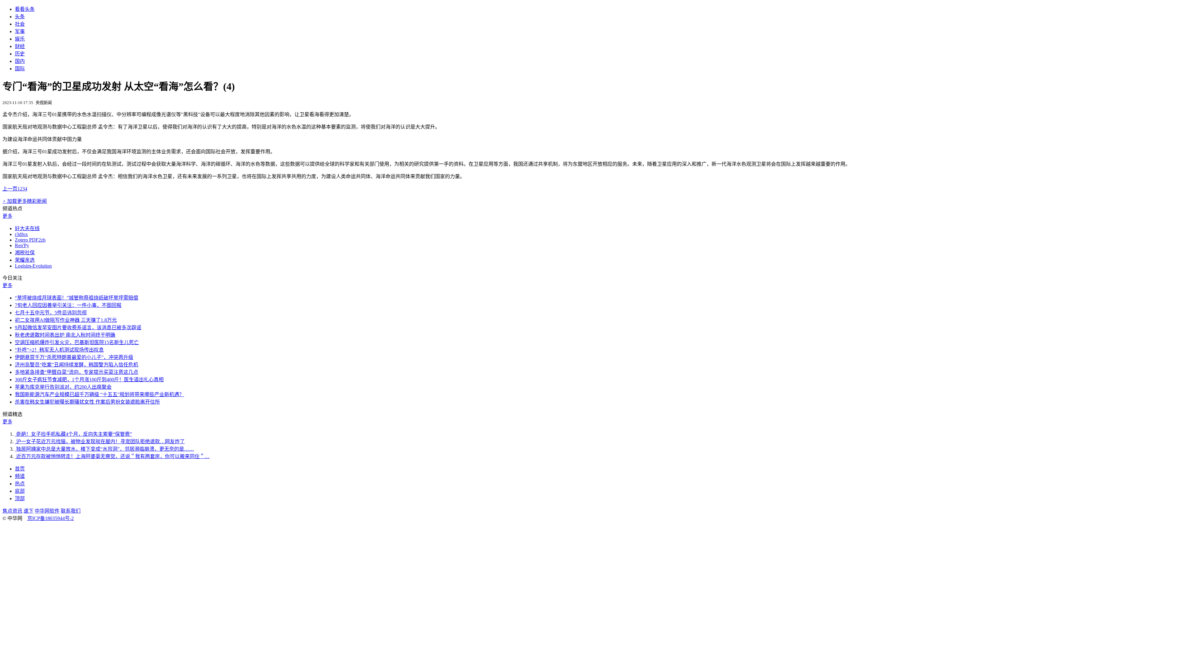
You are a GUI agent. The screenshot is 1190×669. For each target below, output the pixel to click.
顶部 (20, 498)
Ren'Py (22, 245)
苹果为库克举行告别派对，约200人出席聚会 (63, 387)
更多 (7, 216)
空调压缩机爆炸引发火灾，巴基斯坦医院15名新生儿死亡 (77, 342)
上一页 (9, 188)
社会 (20, 24)
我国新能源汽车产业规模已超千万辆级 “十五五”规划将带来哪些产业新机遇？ (99, 394)
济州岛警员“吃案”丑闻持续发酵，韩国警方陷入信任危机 (76, 364)
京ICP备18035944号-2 (50, 518)
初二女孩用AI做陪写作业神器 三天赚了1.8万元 (66, 320)
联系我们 (71, 511)
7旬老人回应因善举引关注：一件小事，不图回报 (68, 305)
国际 (20, 68)
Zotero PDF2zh (30, 240)
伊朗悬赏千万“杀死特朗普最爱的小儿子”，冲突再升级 (74, 357)
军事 (20, 31)
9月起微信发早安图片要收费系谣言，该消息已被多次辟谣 (78, 327)
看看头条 (25, 9)
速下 (28, 511)
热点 (20, 483)
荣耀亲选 (25, 260)
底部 (20, 491)
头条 (20, 16)
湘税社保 (25, 252)
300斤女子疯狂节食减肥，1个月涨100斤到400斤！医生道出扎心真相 (89, 379)
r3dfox (21, 234)
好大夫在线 (27, 228)
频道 (20, 476)
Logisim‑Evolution (33, 266)
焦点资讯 (12, 511)
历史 (20, 53)
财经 (20, 46)
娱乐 (20, 39)
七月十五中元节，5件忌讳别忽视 (51, 312)
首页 (20, 468)
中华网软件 (47, 511)
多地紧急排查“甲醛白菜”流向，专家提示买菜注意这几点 (76, 372)
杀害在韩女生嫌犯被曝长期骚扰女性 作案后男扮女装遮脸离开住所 (87, 401)
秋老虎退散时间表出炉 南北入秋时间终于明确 (65, 335)
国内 (20, 61)
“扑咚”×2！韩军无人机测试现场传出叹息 (59, 349)
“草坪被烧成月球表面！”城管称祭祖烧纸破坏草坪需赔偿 (76, 297)
